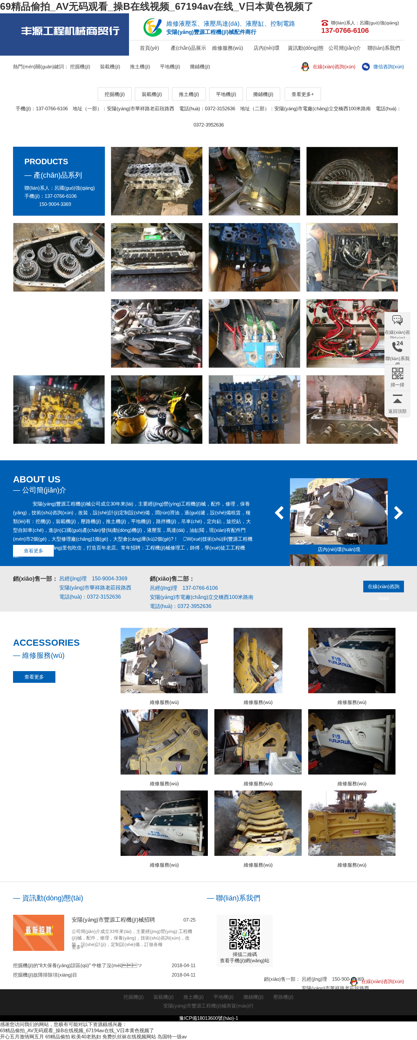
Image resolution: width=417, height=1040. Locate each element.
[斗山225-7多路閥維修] (352, 409)
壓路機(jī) (283, 997)
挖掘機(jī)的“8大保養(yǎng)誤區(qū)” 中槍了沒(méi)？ (104, 965)
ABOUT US (37, 479)
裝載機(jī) (110, 66)
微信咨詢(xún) (388, 66)
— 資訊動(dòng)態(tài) (48, 898)
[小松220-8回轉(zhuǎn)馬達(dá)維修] (157, 409)
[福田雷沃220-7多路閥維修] (254, 257)
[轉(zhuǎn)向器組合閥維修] (254, 333)
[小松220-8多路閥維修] (59, 409)
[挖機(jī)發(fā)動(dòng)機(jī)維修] (157, 333)
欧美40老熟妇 (86, 1036)
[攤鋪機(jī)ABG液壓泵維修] (352, 257)
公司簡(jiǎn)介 (344, 48)
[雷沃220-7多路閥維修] (254, 409)
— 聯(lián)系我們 (233, 898)
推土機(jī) (140, 66)
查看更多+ (303, 94)
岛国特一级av (172, 1036)
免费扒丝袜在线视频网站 (129, 1036)
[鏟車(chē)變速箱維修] (59, 257)
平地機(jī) (170, 66)
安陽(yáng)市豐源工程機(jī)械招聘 (113, 920)
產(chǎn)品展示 (188, 48)
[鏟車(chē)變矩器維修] (352, 181)
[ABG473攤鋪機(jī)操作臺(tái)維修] (352, 333)
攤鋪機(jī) (200, 66)
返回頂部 (397, 411)
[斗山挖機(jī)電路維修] (157, 257)
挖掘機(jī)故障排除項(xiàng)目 (104, 975)
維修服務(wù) (227, 48)
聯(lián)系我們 (383, 48)
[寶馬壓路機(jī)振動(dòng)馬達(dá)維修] (254, 181)
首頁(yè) (149, 48)
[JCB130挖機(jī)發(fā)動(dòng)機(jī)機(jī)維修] (157, 181)
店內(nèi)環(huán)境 (266, 50)
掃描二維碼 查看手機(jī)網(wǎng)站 (244, 957)
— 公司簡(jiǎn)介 (39, 490)
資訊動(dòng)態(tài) (306, 50)
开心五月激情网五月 (22, 1036)
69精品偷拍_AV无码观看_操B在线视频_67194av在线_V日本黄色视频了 (157, 6)
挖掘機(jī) (80, 66)
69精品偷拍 (57, 1036)
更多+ (77, 947)
